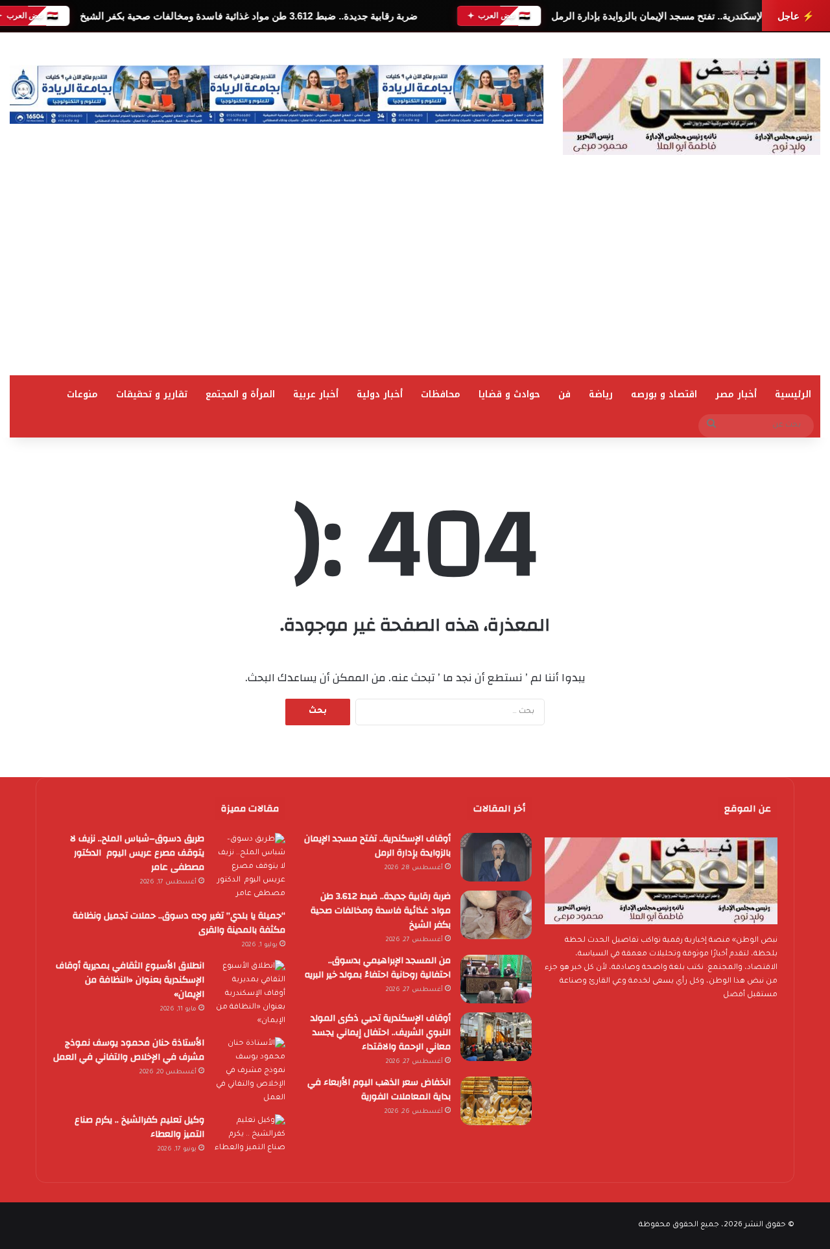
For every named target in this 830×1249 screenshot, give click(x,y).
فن (564, 394)
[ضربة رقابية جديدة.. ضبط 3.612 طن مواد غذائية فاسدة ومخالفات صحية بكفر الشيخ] (496, 915)
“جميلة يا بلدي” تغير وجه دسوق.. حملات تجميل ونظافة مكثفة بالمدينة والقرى (179, 923)
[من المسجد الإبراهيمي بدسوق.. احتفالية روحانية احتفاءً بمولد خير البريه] (496, 979)
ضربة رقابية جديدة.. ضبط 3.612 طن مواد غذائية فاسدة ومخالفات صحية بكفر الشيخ (248, 15)
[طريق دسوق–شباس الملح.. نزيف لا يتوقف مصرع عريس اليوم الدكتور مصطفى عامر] (249, 867)
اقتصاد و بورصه (664, 394)
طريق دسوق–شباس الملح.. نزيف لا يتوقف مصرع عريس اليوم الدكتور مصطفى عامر (137, 853)
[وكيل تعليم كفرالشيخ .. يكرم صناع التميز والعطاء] (249, 1138)
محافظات (440, 394)
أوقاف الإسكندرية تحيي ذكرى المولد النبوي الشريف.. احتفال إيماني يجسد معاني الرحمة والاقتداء (381, 1032)
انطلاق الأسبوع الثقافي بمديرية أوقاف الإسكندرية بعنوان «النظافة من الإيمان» (130, 980)
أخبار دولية (380, 394)
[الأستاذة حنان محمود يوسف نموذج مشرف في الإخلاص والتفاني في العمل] (249, 1071)
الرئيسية (793, 394)
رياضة (601, 394)
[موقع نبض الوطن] (691, 106)
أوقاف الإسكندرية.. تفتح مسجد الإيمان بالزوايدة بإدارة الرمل (672, 15)
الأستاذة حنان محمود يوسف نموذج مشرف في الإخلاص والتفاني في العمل (128, 1050)
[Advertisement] (415, 278)
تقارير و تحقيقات (151, 394)
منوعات (82, 394)
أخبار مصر (736, 394)
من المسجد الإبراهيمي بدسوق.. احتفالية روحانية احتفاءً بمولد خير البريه (378, 967)
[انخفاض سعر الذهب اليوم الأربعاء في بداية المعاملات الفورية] (496, 1101)
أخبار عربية (315, 394)
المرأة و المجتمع (240, 394)
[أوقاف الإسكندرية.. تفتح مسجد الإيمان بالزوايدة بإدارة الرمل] (496, 857)
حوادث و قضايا (509, 394)
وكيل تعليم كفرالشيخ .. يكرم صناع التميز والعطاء (139, 1127)
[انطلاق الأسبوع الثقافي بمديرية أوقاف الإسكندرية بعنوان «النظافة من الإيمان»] (249, 994)
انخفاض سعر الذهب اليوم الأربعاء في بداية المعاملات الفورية (379, 1089)
